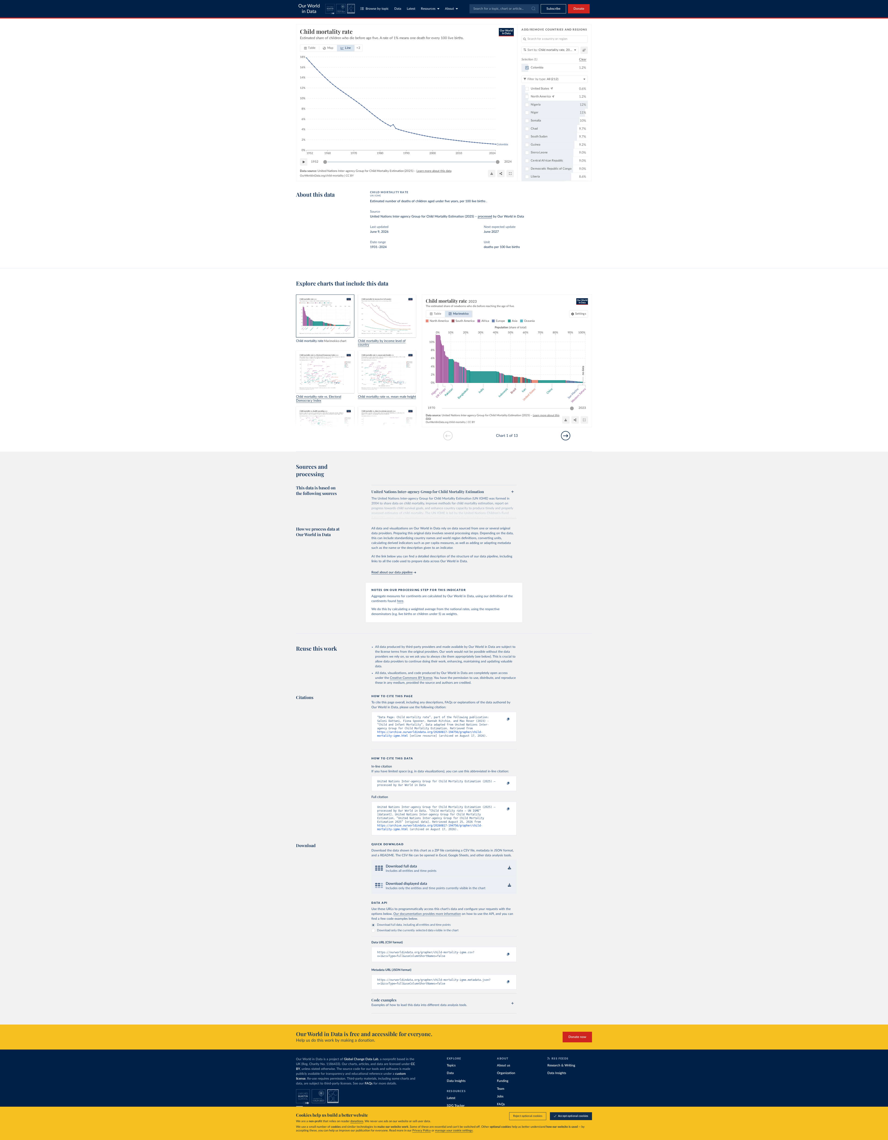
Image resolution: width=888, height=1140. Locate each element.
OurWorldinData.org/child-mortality (322, 175)
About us (503, 1065)
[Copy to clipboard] (503, 719)
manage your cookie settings (454, 1130)
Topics (451, 1065)
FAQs (369, 1083)
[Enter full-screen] (510, 173)
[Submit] (533, 9)
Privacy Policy (421, 1130)
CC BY (350, 175)
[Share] (501, 173)
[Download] (491, 173)
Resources (428, 8)
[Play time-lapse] (303, 162)
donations (356, 1121)
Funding (502, 1081)
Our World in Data (309, 9)
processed (485, 216)
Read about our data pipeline (392, 572)
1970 (431, 408)
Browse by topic (377, 8)
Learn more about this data (433, 171)
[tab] (309, 48)
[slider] (325, 162)
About (449, 8)
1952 (314, 161)
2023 (582, 408)
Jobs (500, 1096)
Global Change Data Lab (361, 1059)
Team (500, 1088)
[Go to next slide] (565, 435)
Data (397, 8)
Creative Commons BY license (411, 678)
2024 (508, 161)
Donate (579, 8)
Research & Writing (561, 1065)
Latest (411, 8)
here (400, 601)
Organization (506, 1073)
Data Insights (456, 1081)
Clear (582, 59)
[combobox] (504, 8)
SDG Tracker (456, 1105)
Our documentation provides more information (427, 914)
